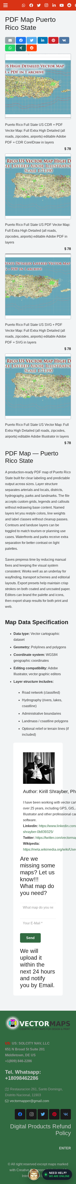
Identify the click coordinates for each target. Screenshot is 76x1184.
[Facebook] (31, 5)
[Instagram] (46, 5)
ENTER (65, 1148)
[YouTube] (61, 5)
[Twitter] (39, 5)
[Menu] (5, 5)
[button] (57, 1174)
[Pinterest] (54, 1114)
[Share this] (21, 40)
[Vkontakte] (65, 1114)
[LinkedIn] (54, 5)
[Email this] (10, 40)
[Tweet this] (32, 40)
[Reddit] (69, 5)
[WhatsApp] (23, 5)
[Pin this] (53, 40)
